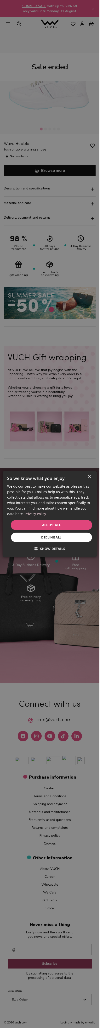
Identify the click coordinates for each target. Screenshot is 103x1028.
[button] (49, 548)
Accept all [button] (51, 525)
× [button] (89, 476)
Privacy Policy (35, 513)
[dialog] (49, 514)
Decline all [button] (51, 537)
